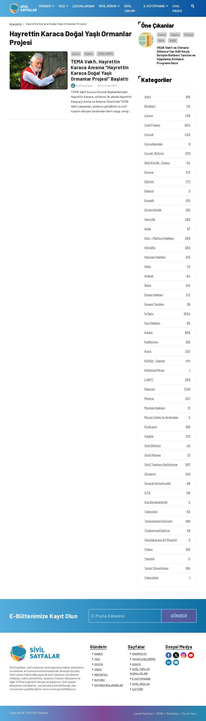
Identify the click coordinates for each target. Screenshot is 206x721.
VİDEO (98, 669)
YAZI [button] (62, 6)
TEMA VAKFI (105, 53)
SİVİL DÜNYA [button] (108, 6)
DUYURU (99, 679)
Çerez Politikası (143, 713)
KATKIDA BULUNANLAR (108, 685)
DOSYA (98, 664)
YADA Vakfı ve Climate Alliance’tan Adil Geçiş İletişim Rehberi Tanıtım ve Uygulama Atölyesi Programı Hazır (176, 55)
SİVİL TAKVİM (129, 8)
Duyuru (175, 34)
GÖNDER (179, 615)
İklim (161, 40)
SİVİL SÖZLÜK (141, 683)
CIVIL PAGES (177, 8)
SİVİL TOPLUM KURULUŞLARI (140, 671)
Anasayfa (15, 23)
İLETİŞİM (137, 689)
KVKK (160, 713)
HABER (98, 653)
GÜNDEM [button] (45, 6)
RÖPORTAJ (101, 674)
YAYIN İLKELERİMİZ (144, 659)
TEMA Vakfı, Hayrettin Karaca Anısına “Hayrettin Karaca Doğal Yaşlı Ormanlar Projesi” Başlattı (100, 70)
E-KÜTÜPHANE (141, 678)
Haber (89, 53)
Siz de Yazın (189, 713)
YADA (173, 40)
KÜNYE (136, 664)
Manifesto (173, 713)
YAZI (97, 659)
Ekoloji (189, 34)
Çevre (75, 53)
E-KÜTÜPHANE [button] (154, 6)
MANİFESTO (139, 653)
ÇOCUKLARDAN (83, 6)
